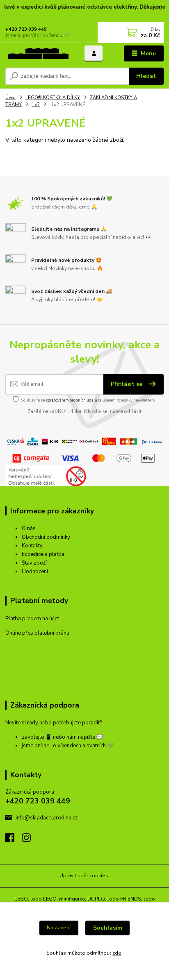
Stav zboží (34, 563)
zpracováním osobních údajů (71, 400)
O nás (29, 528)
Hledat (146, 76)
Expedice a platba (43, 554)
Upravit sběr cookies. (84, 875)
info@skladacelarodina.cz (47, 817)
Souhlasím (107, 928)
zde (116, 953)
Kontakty (32, 545)
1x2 (36, 105)
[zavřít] (158, 8)
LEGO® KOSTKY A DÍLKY (52, 98)
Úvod (10, 98)
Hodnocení (35, 571)
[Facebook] (13, 840)
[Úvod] (38, 54)
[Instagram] (30, 840)
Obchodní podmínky (46, 537)
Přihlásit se (127, 384)
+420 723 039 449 (26, 29)
